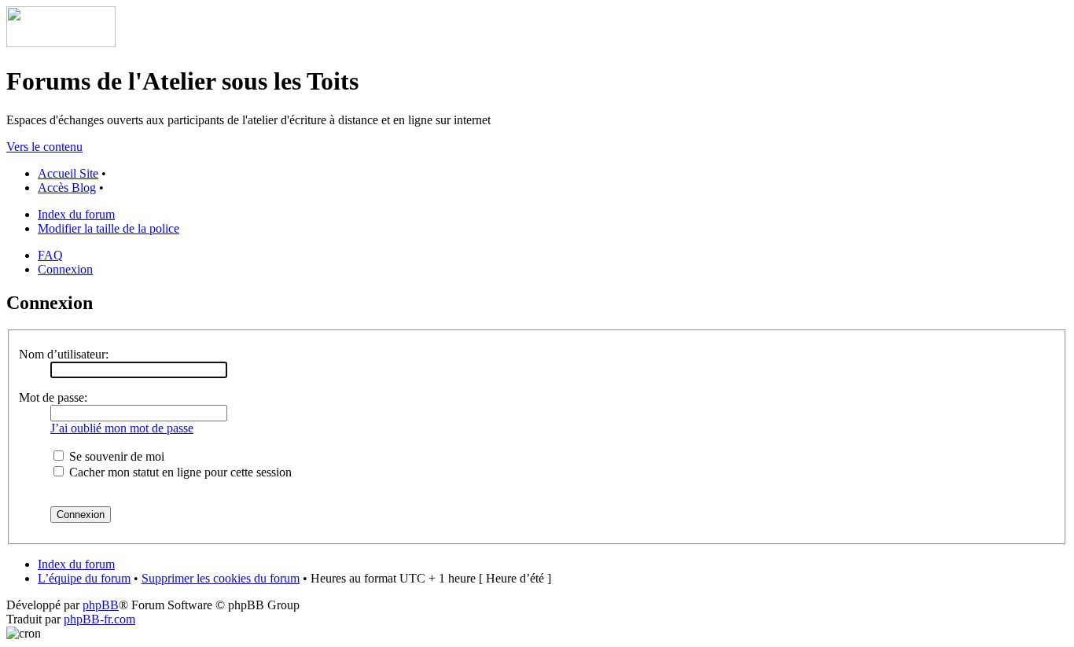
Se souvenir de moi (115, 456)
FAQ (50, 255)
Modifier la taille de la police (108, 228)
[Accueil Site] (61, 43)
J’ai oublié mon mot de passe (121, 428)
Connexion (65, 269)
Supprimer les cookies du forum (221, 578)
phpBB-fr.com (99, 619)
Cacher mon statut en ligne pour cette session (179, 472)
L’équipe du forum (84, 578)
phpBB (101, 605)
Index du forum (76, 214)
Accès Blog (67, 187)
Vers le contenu (44, 146)
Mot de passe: (53, 397)
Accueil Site (68, 173)
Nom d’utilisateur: (64, 354)
